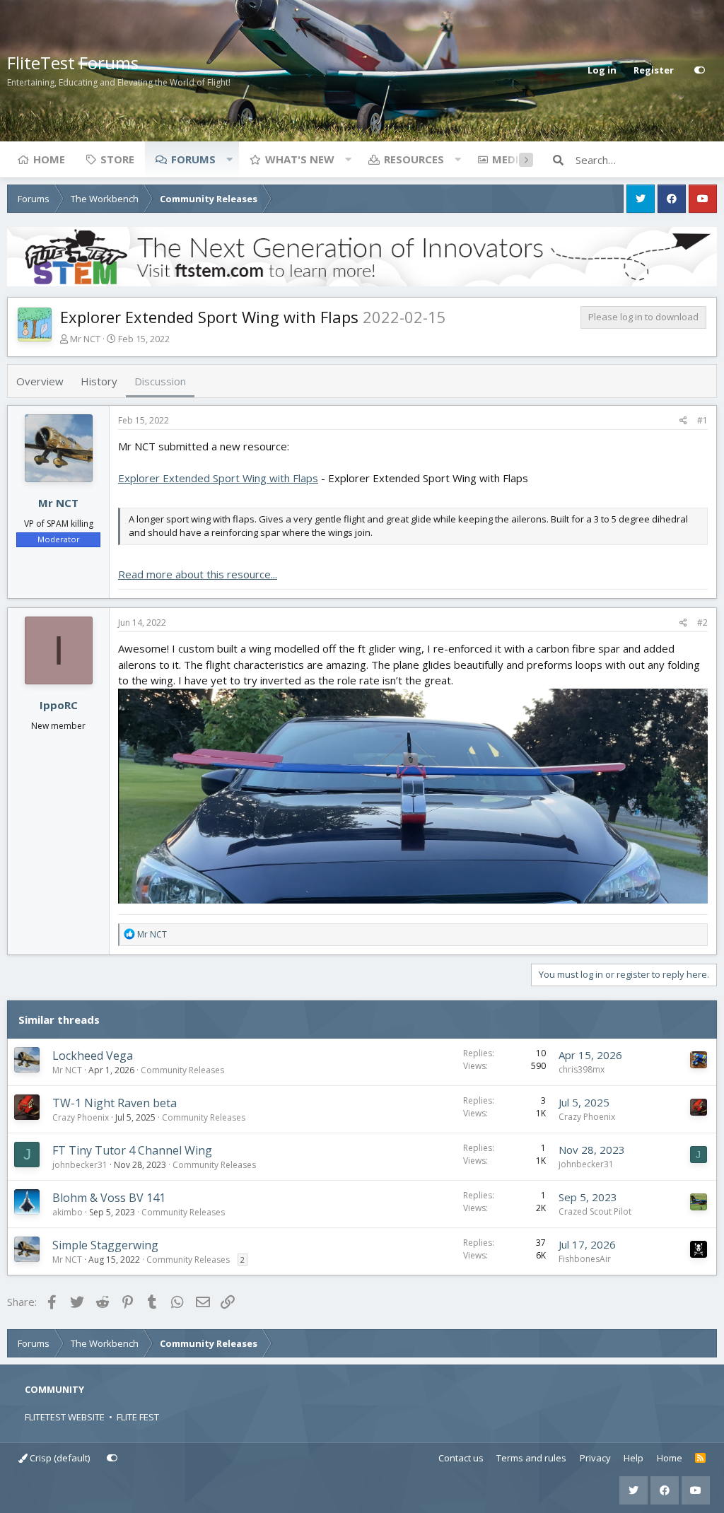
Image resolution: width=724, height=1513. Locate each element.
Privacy (595, 1457)
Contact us (461, 1457)
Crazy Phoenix (80, 1117)
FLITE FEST (138, 1416)
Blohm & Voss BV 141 (108, 1197)
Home (49, 159)
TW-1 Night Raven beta (114, 1103)
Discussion (160, 381)
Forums (193, 159)
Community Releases (182, 1070)
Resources (414, 159)
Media (509, 159)
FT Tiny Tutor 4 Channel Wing (132, 1150)
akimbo (67, 1212)
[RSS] (700, 1458)
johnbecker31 (79, 1165)
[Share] (683, 420)
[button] (229, 159)
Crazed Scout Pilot (595, 1211)
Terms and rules (531, 1457)
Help (633, 1457)
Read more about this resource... (197, 574)
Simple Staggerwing (105, 1245)
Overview (40, 381)
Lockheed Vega (92, 1055)
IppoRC (59, 705)
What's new (299, 159)
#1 (702, 420)
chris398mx (582, 1069)
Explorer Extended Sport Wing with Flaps (218, 478)
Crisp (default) (59, 1457)
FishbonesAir (585, 1259)
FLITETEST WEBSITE (65, 1416)
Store (117, 159)
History (99, 381)
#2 (702, 623)
